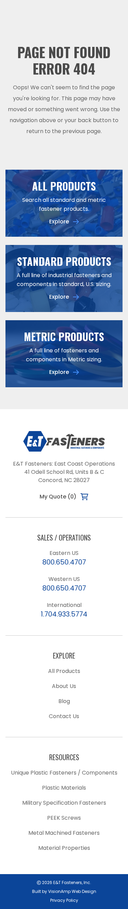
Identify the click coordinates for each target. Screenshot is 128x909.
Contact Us (64, 716)
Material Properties (64, 848)
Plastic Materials (64, 788)
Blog (64, 701)
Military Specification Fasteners (64, 803)
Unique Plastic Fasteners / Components (64, 773)
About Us (64, 686)
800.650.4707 (64, 562)
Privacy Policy (64, 900)
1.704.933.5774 (64, 614)
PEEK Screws (64, 818)
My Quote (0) (58, 497)
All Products (64, 671)
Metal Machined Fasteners (64, 833)
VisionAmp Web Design (72, 891)
